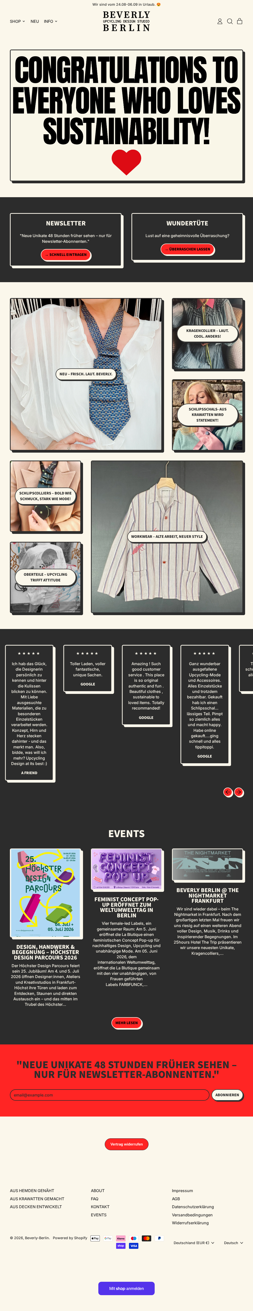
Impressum (182, 1190)
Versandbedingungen (192, 1214)
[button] (229, 21)
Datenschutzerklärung (193, 1206)
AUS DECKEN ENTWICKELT (36, 1206)
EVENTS (98, 1214)
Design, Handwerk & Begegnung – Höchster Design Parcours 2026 (45, 952)
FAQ (94, 1198)
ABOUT (98, 1190)
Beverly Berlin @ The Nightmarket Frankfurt (207, 895)
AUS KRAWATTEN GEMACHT (37, 1198)
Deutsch (231, 1243)
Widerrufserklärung (190, 1222)
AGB (176, 1198)
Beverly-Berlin (37, 1238)
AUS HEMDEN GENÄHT (32, 1190)
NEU (35, 21)
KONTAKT (100, 1206)
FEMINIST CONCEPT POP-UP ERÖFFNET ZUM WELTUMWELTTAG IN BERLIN (126, 907)
